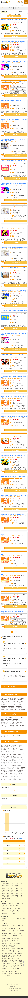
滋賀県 (21, 890)
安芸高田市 (14, 704)
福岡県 (21, 895)
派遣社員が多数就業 (6, 968)
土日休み (18, 768)
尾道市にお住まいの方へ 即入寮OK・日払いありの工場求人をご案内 (13, 476)
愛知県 (12, 890)
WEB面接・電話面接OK (7, 975)
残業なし (19, 958)
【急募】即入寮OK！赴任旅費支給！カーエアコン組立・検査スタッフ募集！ (13, 355)
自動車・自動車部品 (6, 948)
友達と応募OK (18, 973)
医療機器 (10, 953)
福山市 (2, 702)
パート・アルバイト (11, 918)
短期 (9, 958)
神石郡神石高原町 (21, 709)
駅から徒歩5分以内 (6, 963)
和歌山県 (21, 891)
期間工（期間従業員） (6, 943)
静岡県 (7, 890)
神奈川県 (17, 886)
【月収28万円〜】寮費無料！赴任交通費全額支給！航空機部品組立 (13, 204)
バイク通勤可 (4, 771)
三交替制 (13, 956)
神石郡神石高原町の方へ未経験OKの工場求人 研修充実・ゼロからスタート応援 (13, 397)
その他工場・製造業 (18, 953)
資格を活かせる (15, 930)
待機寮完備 (20, 970)
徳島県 (3, 895)
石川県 (7, 888)
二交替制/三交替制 (6, 956)
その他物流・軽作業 (6, 955)
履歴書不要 (11, 973)
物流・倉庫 (13, 765)
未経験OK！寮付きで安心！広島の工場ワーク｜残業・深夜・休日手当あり (13, 161)
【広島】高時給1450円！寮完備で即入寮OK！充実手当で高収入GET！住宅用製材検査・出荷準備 (13, 140)
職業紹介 (15, 185)
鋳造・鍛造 (11, 723)
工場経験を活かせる (5, 776)
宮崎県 (21, 896)
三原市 (17, 701)
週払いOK (9, 756)
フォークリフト (4, 723)
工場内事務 (13, 726)
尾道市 (22, 701)
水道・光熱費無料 (16, 943)
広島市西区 (22, 698)
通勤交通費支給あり (21, 770)
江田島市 (20, 704)
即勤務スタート (4, 753)
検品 (13, 101)
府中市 (7, 702)
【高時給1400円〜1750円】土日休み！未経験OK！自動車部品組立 (13, 41)
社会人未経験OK (12, 745)
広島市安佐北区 (12, 699)
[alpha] (5, 2)
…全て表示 (22, 22)
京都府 (3, 891)
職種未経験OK (19, 185)
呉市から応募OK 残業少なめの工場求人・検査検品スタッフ (11, 100)
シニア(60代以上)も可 (6, 936)
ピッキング (17, 417)
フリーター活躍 (4, 746)
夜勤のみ (19, 955)
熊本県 (12, 896)
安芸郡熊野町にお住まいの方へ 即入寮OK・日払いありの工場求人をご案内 (13, 377)
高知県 (16, 895)
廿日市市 (9, 704)
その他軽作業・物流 (19, 725)
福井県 (12, 888)
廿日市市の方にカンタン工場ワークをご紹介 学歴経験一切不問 (12, 592)
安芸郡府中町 (4, 706)
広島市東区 (10, 698)
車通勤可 (10, 771)
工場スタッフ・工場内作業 (6, 22)
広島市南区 (16, 698)
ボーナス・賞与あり (5, 757)
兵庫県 (12, 891)
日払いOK (3, 756)
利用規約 (19, 988)
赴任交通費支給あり (11, 770)
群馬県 (21, 885)
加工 (11, 22)
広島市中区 (3, 698)
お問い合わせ (15, 993)
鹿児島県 (4, 898)
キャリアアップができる (6, 751)
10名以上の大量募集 (6, 931)
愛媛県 (12, 895)
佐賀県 (3, 896)
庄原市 (16, 702)
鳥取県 (3, 893)
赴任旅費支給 (5, 973)
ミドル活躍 (11, 746)
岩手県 (12, 883)
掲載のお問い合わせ (15, 990)
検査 (17, 42)
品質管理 (12, 725)
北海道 (3, 883)
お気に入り (19, 2)
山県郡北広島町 (20, 707)
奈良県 (16, 891)
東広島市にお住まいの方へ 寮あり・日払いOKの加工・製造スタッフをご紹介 (13, 534)
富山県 (3, 888)
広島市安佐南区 (4, 699)
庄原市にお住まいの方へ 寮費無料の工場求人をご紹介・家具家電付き (13, 495)
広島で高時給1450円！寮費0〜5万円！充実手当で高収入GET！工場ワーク (13, 20)
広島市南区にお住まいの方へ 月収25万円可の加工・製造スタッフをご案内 (13, 554)
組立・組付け (12, 42)
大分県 (16, 896)
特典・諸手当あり (5, 946)
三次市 (11, 702)
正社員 (23, 735)
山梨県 (16, 888)
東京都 (12, 886)
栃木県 (16, 885)
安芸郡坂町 (3, 707)
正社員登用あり (21, 749)
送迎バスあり (4, 773)
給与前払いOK (16, 756)
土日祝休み (4, 958)
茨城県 (12, 885)
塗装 (2, 725)
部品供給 (3, 722)
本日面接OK (14, 970)
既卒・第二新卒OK (6, 928)
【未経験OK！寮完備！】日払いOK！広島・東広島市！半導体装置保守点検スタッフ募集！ (13, 184)
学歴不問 (13, 748)
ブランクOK (20, 745)
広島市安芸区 (20, 699)
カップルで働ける (15, 968)
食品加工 (22, 906)
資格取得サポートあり (13, 945)
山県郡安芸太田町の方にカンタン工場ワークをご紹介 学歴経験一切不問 (14, 416)
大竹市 (20, 702)
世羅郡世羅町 (13, 709)
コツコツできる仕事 (6, 970)
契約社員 (18, 22)
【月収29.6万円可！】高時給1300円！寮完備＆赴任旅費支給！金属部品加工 (14, 311)
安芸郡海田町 (11, 706)
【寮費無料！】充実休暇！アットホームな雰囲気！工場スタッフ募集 (13, 61)
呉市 (9, 701)
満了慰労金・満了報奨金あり (8, 941)
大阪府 (7, 891)
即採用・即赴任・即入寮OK (7, 971)
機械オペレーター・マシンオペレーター (9, 720)
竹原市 (13, 701)
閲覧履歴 (22, 2)
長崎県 (7, 896)
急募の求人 (22, 753)
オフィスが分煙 (13, 966)
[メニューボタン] (26, 2)
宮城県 (16, 883)
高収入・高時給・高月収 (6, 754)
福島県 (7, 885)
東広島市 (3, 704)
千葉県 (7, 886)
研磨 (21, 723)
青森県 (7, 883)
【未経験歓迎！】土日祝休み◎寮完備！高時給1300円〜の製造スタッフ (14, 247)
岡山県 (12, 893)
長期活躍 (3, 770)
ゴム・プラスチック (6, 951)
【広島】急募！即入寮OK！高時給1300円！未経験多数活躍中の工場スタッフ (13, 227)
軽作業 (15, 101)
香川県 (7, 895)
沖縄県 (8, 898)
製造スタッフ (14, 22)
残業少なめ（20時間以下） (7, 960)
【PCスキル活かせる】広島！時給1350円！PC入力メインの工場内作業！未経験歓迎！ (13, 268)
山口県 (21, 893)
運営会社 (12, 986)
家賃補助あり (13, 946)
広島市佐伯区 (4, 701)
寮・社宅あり (4, 760)
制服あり (4, 965)
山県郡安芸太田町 (11, 707)
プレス (17, 723)
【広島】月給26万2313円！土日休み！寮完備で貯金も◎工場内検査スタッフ (13, 334)
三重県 (16, 890)
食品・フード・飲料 (16, 951)
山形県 (3, 885)
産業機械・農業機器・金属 (17, 948)
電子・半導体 (15, 950)
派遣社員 (4, 918)
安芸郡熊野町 (18, 706)
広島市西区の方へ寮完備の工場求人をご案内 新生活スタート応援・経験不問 (14, 120)
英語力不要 (3, 749)
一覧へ (14, 790)
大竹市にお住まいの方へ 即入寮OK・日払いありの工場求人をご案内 (13, 81)
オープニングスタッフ (18, 933)
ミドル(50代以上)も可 (17, 975)
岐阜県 (3, 890)
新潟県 (21, 886)
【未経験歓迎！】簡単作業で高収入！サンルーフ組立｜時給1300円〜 (13, 290)
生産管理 (7, 725)
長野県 (21, 888)
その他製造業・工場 (5, 726)
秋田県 (21, 883)
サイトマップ (16, 986)
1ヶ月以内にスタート (13, 753)
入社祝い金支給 (18, 971)
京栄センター (4, 689)
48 (19, 843)
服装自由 (9, 965)
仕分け (11, 228)
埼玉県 (3, 886)
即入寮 (14, 754)
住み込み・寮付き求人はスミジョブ (14, 984)
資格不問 (18, 748)
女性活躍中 (18, 746)
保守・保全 (9, 722)
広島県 (16, 893)
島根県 (7, 893)
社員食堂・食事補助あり (18, 965)
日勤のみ (23, 767)
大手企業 (10, 773)
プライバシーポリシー (13, 988)
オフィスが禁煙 (5, 966)
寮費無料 (19, 754)
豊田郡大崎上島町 (5, 709)
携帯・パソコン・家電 (6, 950)
